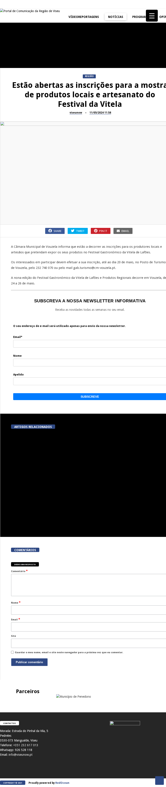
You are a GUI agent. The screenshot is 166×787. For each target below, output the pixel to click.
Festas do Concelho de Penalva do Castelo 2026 (128, 61)
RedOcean (62, 782)
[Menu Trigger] (152, 16)
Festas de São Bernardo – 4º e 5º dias (127, 143)
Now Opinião (62, 133)
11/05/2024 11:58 (100, 112)
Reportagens (113, 51)
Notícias (115, 17)
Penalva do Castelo (66, 51)
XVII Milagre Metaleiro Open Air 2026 (24, 143)
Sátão (109, 133)
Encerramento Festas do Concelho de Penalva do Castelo (75, 63)
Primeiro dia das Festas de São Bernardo (76, 184)
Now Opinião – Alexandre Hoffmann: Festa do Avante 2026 (75, 143)
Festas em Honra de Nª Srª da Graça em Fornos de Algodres (127, 102)
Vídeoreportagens (84, 17)
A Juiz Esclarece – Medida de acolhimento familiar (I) (23, 61)
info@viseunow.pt (20, 754)
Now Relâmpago (115, 174)
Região (89, 76)
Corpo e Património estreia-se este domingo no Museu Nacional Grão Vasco (132, 517)
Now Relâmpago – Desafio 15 (127, 182)
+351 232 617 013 (25, 745)
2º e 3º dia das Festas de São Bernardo (24, 184)
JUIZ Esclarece (10, 51)
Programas (141, 17)
